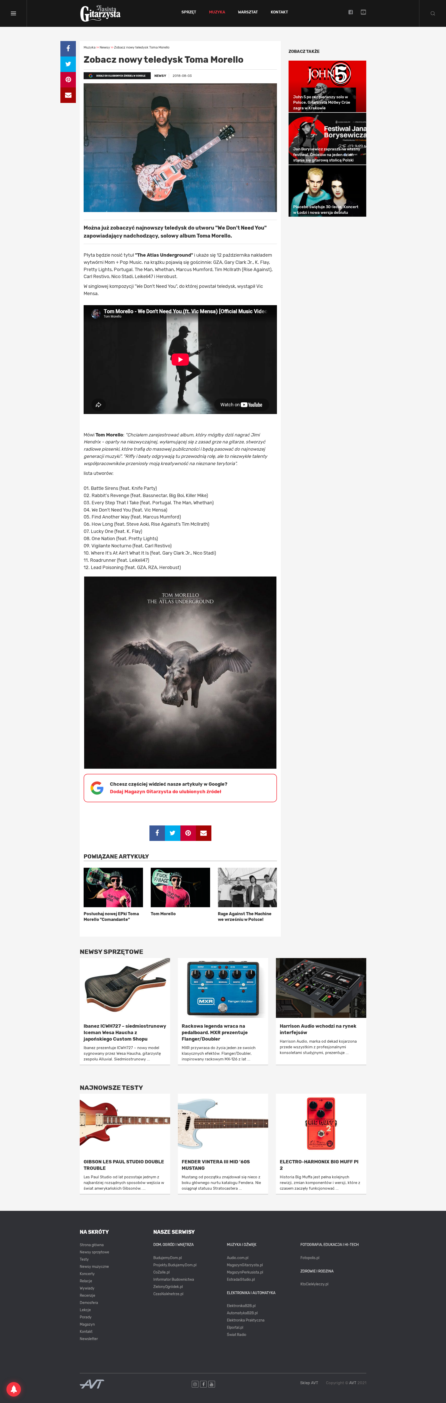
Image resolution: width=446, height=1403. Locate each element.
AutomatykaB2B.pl (242, 1313)
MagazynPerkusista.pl (245, 1272)
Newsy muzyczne (94, 1266)
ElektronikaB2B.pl (241, 1306)
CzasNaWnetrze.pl (168, 1294)
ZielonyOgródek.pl (168, 1287)
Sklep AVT (309, 1383)
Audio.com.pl (237, 1258)
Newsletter (89, 1339)
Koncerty (87, 1274)
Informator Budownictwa (173, 1279)
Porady (86, 1317)
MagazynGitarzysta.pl (245, 1265)
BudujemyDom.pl (167, 1258)
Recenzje (87, 1295)
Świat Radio (236, 1335)
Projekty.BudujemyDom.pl (174, 1265)
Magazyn (87, 1324)
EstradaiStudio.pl (241, 1279)
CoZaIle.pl (161, 1272)
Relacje (86, 1281)
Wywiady (87, 1288)
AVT (352, 1383)
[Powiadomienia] (13, 1389)
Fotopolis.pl (309, 1258)
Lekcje (85, 1310)
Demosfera (89, 1303)
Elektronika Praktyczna (246, 1320)
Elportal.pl (235, 1327)
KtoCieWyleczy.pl (314, 1284)
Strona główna (92, 1245)
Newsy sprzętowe (94, 1252)
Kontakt (279, 12)
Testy (84, 1259)
